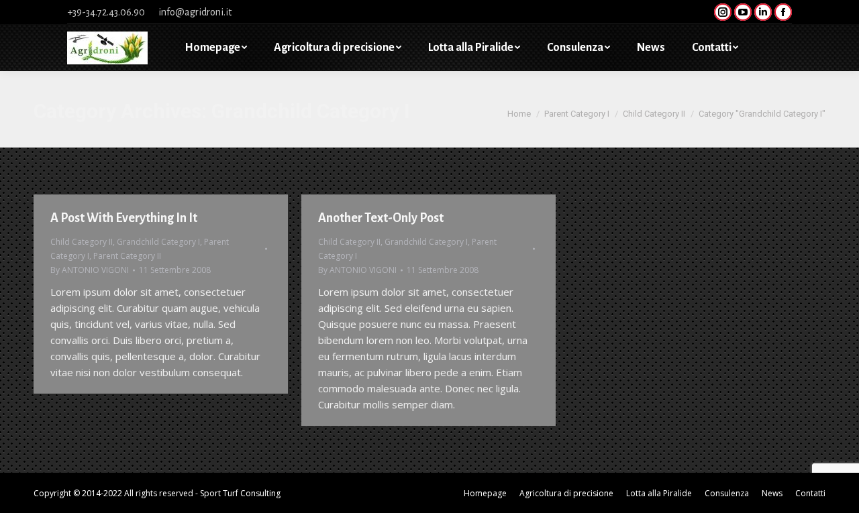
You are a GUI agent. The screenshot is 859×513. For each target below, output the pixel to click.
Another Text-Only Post (381, 218)
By (89, 270)
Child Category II (81, 241)
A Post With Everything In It (123, 218)
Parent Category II (127, 256)
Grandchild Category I (158, 241)
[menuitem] (216, 47)
